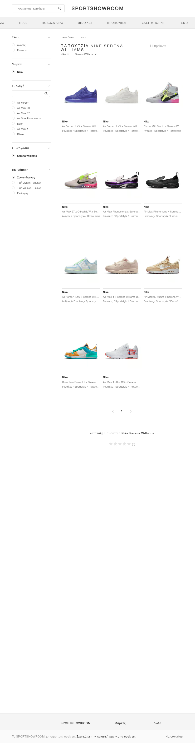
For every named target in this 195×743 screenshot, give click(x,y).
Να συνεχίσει (174, 736)
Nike (20, 72)
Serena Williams (27, 155)
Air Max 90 (23, 107)
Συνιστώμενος (26, 177)
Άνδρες (21, 44)
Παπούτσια (67, 37)
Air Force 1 (23, 102)
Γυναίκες (22, 50)
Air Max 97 (23, 113)
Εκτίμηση (22, 193)
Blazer (20, 134)
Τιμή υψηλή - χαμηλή (29, 182)
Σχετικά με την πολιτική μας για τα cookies (106, 736)
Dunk (20, 123)
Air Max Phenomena (29, 118)
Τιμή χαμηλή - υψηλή (29, 187)
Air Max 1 (22, 128)
